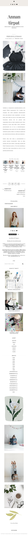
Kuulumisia (14, 346)
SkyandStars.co (24, 533)
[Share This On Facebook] (9, 184)
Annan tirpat (11, 533)
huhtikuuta (13, 385)
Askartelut (14, 340)
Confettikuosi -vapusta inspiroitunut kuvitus (14, 332)
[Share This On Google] (18, 184)
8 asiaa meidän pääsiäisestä (14, 310)
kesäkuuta (13, 381)
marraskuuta (13, 373)
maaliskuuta (13, 387)
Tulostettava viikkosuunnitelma (14, 289)
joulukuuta (13, 371)
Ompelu (14, 348)
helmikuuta (13, 389)
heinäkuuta (13, 379)
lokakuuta (13, 375)
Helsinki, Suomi (19, 38)
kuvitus (14, 351)
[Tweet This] (12, 184)
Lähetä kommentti (9, 203)
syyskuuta (13, 377)
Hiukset (14, 342)
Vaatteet (14, 34)
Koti (14, 344)
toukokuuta (13, 383)
